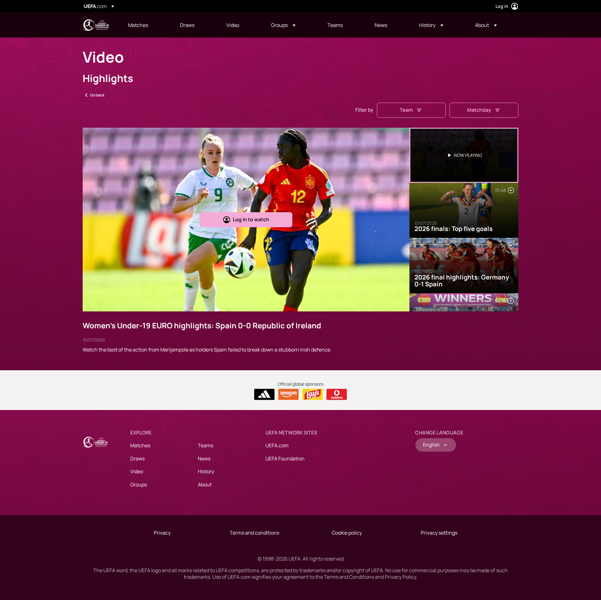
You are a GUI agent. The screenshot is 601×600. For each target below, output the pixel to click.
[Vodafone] (336, 394)
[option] (463, 155)
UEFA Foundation (285, 458)
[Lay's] (312, 394)
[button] (283, 25)
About (205, 484)
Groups (138, 484)
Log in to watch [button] (251, 219)
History (206, 471)
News (204, 458)
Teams (205, 445)
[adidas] (264, 394)
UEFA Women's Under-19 (96, 25)
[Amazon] (288, 394)
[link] (138, 25)
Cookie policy (347, 532)
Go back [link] (97, 95)
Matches (140, 445)
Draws (137, 458)
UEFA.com (277, 445)
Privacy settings (439, 532)
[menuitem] (146, 25)
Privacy (162, 532)
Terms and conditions (254, 532)
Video (136, 471)
